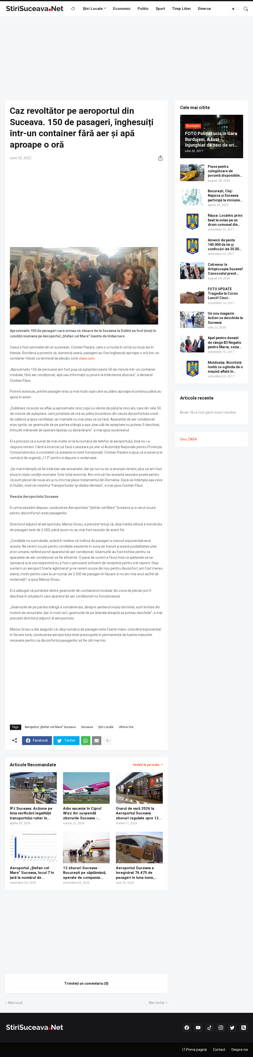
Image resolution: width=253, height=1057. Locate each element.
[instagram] (220, 1027)
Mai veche (157, 1003)
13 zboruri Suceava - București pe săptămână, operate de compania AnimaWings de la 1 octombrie (84, 873)
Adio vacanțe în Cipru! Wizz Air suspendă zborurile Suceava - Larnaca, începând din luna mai (82, 813)
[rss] (243, 1027)
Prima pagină (196, 1050)
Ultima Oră (126, 727)
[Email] (96, 740)
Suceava (87, 727)
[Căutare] (244, 9)
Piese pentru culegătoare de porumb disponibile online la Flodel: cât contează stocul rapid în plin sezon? (224, 171)
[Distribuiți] (158, 158)
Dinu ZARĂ (188, 439)
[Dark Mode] (235, 9)
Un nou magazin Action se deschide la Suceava (225, 317)
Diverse (204, 8)
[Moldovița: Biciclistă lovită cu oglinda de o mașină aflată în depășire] (192, 368)
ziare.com (87, 358)
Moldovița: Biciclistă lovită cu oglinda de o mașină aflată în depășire (225, 367)
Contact (219, 1050)
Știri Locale (93, 8)
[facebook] (186, 1027)
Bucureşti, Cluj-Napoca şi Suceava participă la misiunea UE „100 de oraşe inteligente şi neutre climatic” (225, 195)
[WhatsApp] (85, 740)
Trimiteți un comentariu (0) (86, 983)
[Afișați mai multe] (107, 740)
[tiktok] (209, 1027)
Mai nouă (15, 1003)
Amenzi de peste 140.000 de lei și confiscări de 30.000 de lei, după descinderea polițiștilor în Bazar (224, 244)
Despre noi (240, 1050)
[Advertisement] (126, 58)
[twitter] (232, 1027)
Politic (143, 8)
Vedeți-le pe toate (146, 765)
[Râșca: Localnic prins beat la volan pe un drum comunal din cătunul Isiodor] (192, 221)
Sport (160, 8)
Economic (122, 8)
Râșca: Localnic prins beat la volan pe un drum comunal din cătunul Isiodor (225, 220)
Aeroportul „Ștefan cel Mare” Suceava (50, 727)
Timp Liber (181, 8)
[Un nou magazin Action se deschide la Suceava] (192, 319)
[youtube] (198, 1027)
